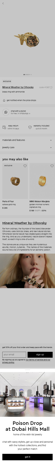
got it (27, 457)
